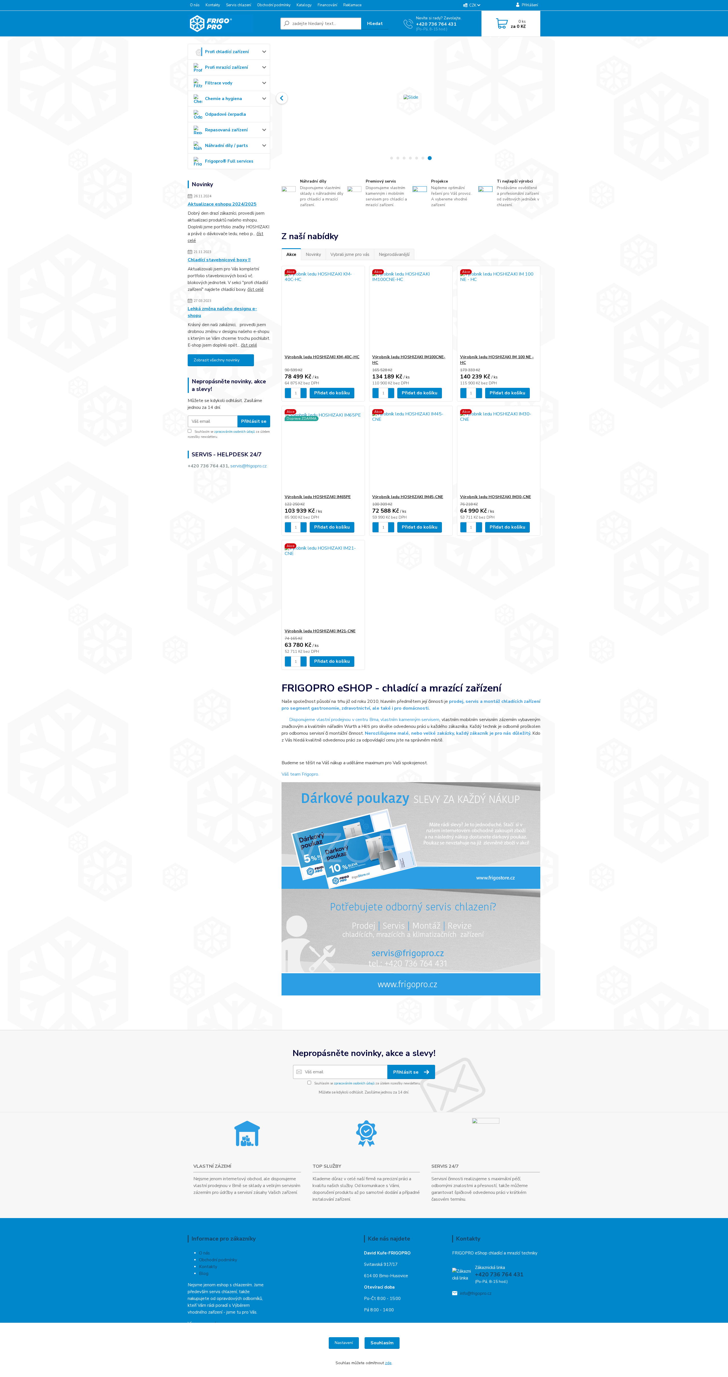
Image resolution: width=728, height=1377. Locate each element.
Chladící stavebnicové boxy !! (219, 260)
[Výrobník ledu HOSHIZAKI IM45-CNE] (410, 450)
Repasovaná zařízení (226, 130)
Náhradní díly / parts (226, 145)
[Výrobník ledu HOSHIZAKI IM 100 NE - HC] (498, 310)
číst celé (255, 289)
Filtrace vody (218, 83)
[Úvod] (232, 24)
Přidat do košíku (332, 393)
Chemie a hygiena (223, 99)
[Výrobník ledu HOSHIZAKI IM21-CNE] (323, 584)
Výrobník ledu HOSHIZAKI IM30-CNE (495, 497)
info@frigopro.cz (475, 1293)
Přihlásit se (253, 421)
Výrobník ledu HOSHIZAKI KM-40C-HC (322, 357)
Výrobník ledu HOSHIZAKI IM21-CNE (320, 631)
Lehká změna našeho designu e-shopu (222, 312)
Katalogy (304, 5)
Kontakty (213, 5)
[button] (282, 98)
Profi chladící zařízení (227, 52)
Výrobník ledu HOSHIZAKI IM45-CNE (407, 497)
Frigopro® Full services (229, 161)
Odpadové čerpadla (225, 114)
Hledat (375, 23)
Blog (203, 1273)
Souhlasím (382, 1343)
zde (388, 1363)
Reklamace (352, 5)
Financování (327, 5)
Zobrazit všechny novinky (216, 360)
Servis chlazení (238, 5)
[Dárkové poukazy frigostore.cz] (411, 835)
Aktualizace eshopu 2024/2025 (222, 204)
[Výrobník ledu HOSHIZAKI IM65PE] (323, 450)
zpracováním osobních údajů (234, 432)
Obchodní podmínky (274, 5)
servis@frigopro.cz (248, 466)
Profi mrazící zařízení (226, 67)
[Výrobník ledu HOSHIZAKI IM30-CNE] (498, 450)
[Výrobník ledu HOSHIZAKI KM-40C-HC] (323, 310)
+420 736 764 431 (436, 24)
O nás (195, 5)
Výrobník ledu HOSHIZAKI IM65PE (318, 497)
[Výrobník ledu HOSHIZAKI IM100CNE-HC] (410, 310)
